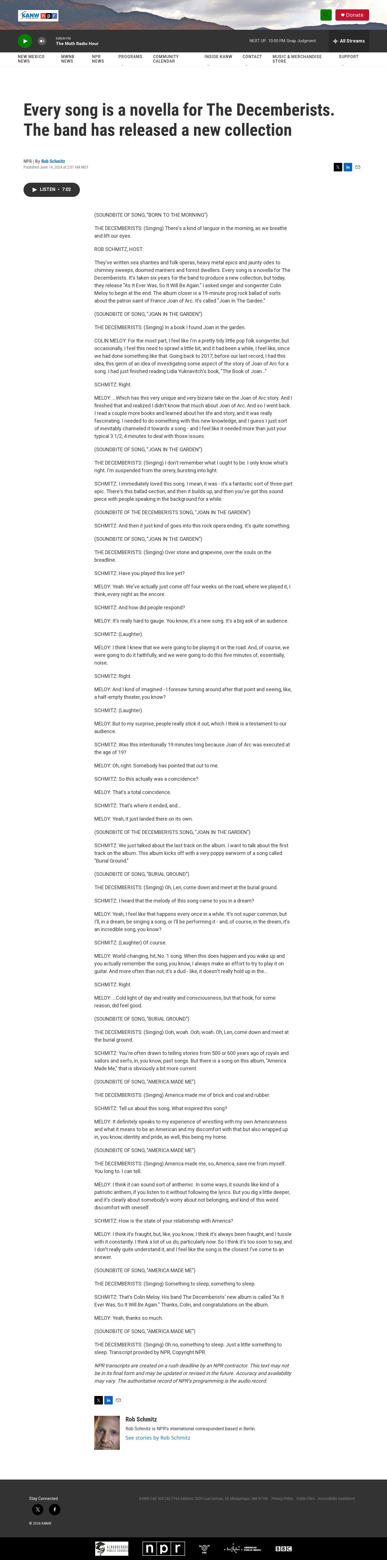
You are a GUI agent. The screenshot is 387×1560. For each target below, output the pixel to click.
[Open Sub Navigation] (122, 65)
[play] (24, 41)
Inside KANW (218, 56)
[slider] (51, 41)
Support (349, 56)
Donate (354, 15)
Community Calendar (166, 58)
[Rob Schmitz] (107, 1433)
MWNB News (68, 58)
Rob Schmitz (53, 161)
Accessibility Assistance (336, 1498)
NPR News (98, 58)
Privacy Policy (282, 1498)
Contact (252, 56)
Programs (130, 56)
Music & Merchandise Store (297, 58)
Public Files (305, 1498)
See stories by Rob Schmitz (158, 1437)
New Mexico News (31, 58)
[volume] (42, 41)
